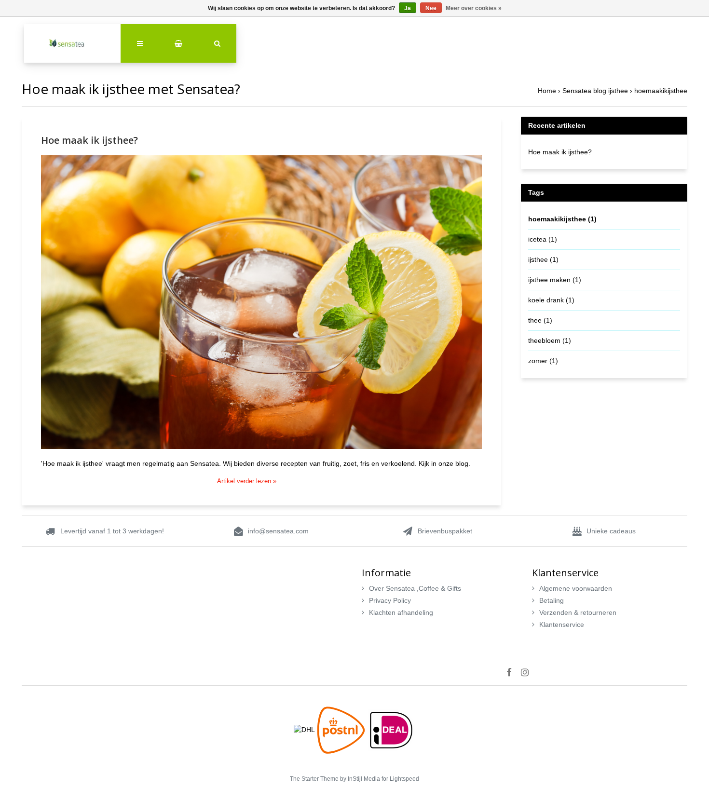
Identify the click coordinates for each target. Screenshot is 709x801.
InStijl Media (364, 778)
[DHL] (305, 729)
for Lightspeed (400, 778)
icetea (542, 239)
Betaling (551, 600)
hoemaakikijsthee (660, 91)
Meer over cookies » (474, 8)
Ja (407, 8)
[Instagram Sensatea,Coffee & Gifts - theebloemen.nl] (528, 672)
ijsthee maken (554, 280)
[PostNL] (342, 729)
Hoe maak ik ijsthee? (89, 140)
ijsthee (543, 259)
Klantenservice (561, 624)
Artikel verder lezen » (246, 481)
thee (540, 320)
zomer (543, 361)
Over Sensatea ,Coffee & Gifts (415, 588)
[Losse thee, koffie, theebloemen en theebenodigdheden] (72, 43)
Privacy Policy (390, 600)
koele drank (551, 300)
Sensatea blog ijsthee (595, 91)
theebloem (549, 340)
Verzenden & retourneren (577, 612)
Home (547, 91)
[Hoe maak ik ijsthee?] (261, 306)
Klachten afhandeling (401, 612)
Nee (430, 8)
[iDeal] (391, 729)
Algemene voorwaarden (575, 588)
